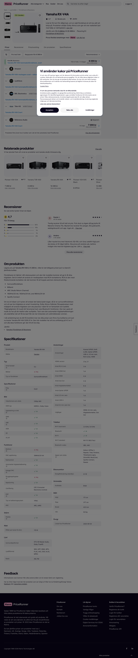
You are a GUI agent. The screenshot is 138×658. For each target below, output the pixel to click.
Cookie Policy (44, 86)
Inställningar (90, 110)
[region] (70, 91)
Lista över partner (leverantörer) (50, 104)
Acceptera (49, 110)
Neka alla (69, 110)
